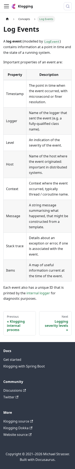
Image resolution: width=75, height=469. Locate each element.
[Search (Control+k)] (68, 6)
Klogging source (16, 421)
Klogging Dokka (16, 428)
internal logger (38, 293)
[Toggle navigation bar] (6, 6)
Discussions (12, 390)
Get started (12, 359)
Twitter (9, 397)
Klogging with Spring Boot (24, 366)
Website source (15, 434)
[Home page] (7, 19)
